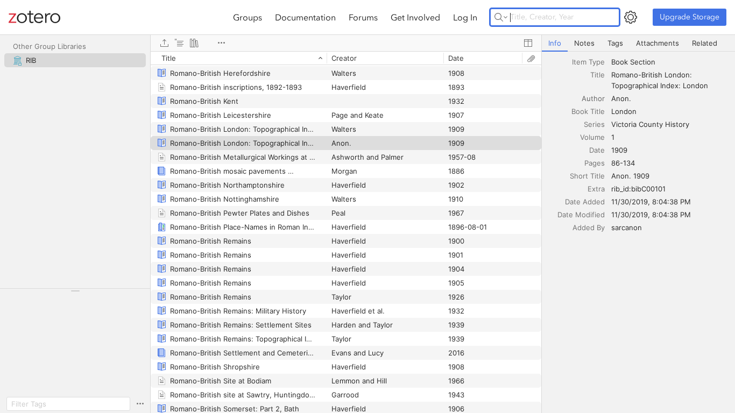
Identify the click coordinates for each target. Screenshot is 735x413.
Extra (596, 188)
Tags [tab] (615, 43)
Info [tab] (554, 43)
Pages (594, 163)
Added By (589, 227)
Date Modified (581, 214)
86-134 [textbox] (623, 163)
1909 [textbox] (619, 150)
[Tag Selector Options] (140, 404)
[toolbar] (346, 43)
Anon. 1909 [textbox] (630, 176)
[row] (346, 58)
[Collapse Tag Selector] (75, 291)
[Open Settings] (630, 17)
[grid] (346, 232)
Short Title (587, 176)
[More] (221, 43)
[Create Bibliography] (194, 43)
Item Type (588, 62)
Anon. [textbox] (621, 98)
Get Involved (415, 17)
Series (594, 124)
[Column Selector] (528, 43)
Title (597, 74)
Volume (592, 137)
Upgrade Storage (689, 17)
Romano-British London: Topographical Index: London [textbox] (659, 80)
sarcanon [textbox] (626, 227)
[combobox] (670, 62)
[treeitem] (75, 60)
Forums (363, 17)
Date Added (585, 201)
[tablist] (638, 43)
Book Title (588, 111)
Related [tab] (704, 43)
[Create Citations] (179, 43)
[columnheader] (239, 58)
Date (597, 150)
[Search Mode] (501, 17)
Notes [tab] (584, 43)
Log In (465, 17)
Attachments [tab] (657, 43)
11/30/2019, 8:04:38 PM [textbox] (651, 201)
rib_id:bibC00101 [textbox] (638, 188)
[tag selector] (75, 294)
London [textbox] (624, 111)
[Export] (164, 43)
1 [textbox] (612, 137)
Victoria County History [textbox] (650, 124)
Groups (247, 17)
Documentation (305, 17)
